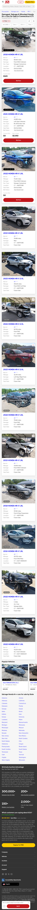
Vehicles (4, 856)
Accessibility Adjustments (13, 880)
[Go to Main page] (7, 2)
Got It (18, 906)
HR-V (29, 11)
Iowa (20, 714)
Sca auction (5, 11)
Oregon (21, 744)
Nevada (4, 733)
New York (4, 738)
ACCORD (6, 24)
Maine (20, 719)
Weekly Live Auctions (8, 807)
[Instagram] (3, 874)
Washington (22, 757)
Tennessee (5, 752)
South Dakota (23, 749)
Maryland (4, 722)
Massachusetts (23, 722)
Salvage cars (15, 11)
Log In (20, 2)
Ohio (20, 741)
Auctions (4, 860)
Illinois (20, 711)
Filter (6, 21)
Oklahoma (5, 744)
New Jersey (5, 736)
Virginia (4, 757)
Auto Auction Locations (27, 795)
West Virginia (6, 760)
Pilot (30, 24)
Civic (15, 24)
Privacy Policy (24, 899)
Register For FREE (18, 845)
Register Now (30, 2)
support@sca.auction (28, 889)
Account (4, 865)
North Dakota (6, 741)
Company (5, 852)
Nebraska (22, 730)
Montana (4, 730)
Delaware (4, 706)
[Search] (33, 6)
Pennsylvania (6, 746)
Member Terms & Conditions (12, 900)
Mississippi (5, 727)
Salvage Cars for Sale (8, 795)
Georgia (4, 709)
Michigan (4, 725)
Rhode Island (22, 746)
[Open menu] (3, 2)
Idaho (3, 711)
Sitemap (19, 900)
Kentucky (21, 717)
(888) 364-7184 (17, 889)
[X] (9, 874)
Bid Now (18, 80)
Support (4, 869)
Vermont (21, 754)
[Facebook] (6, 874)
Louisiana (4, 719)
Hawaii (21, 709)
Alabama (4, 698)
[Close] (28, 903)
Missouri (21, 727)
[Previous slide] (5, 40)
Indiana (4, 714)
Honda (23, 11)
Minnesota (22, 725)
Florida (21, 706)
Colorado (4, 703)
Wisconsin (22, 760)
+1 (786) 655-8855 (7, 889)
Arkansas (4, 700)
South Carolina (6, 749)
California (21, 700)
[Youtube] (11, 874)
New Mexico (22, 736)
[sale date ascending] (29, 21)
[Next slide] (32, 40)
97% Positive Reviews (8, 815)
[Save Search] (33, 21)
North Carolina (23, 738)
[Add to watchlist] (33, 30)
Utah (3, 754)
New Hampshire (23, 733)
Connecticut (22, 703)
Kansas (4, 717)
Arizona (21, 698)
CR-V (23, 24)
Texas (20, 752)
